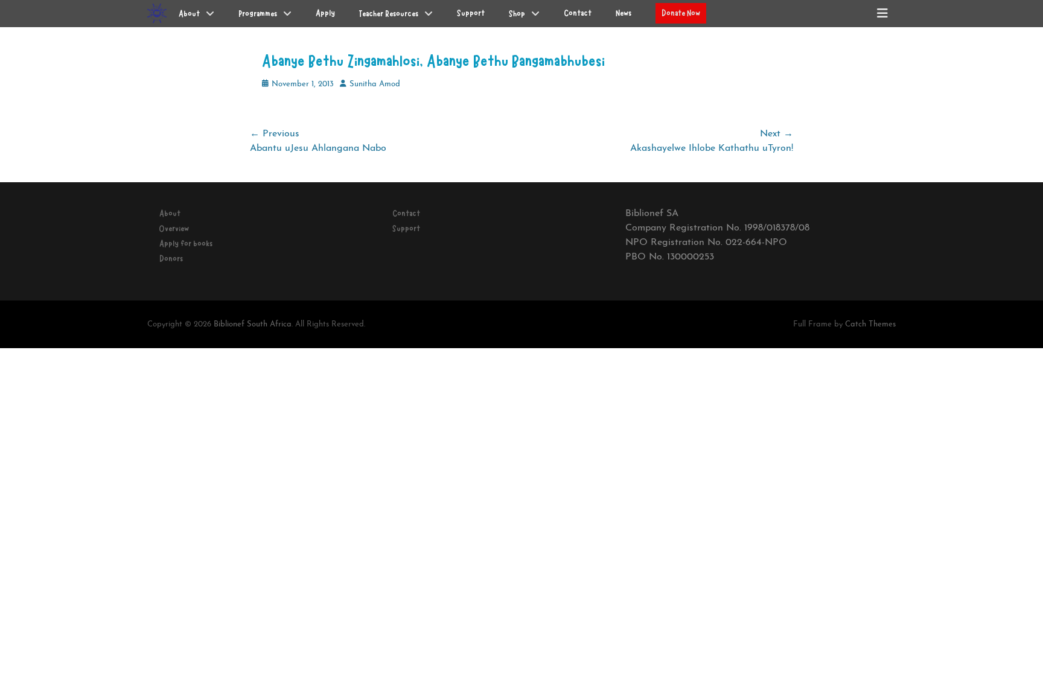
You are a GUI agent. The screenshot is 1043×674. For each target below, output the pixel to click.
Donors (171, 259)
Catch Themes (870, 324)
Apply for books (185, 244)
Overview (174, 228)
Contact (406, 213)
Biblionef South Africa (253, 324)
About (169, 213)
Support (406, 228)
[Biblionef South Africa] (157, 13)
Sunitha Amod (374, 84)
